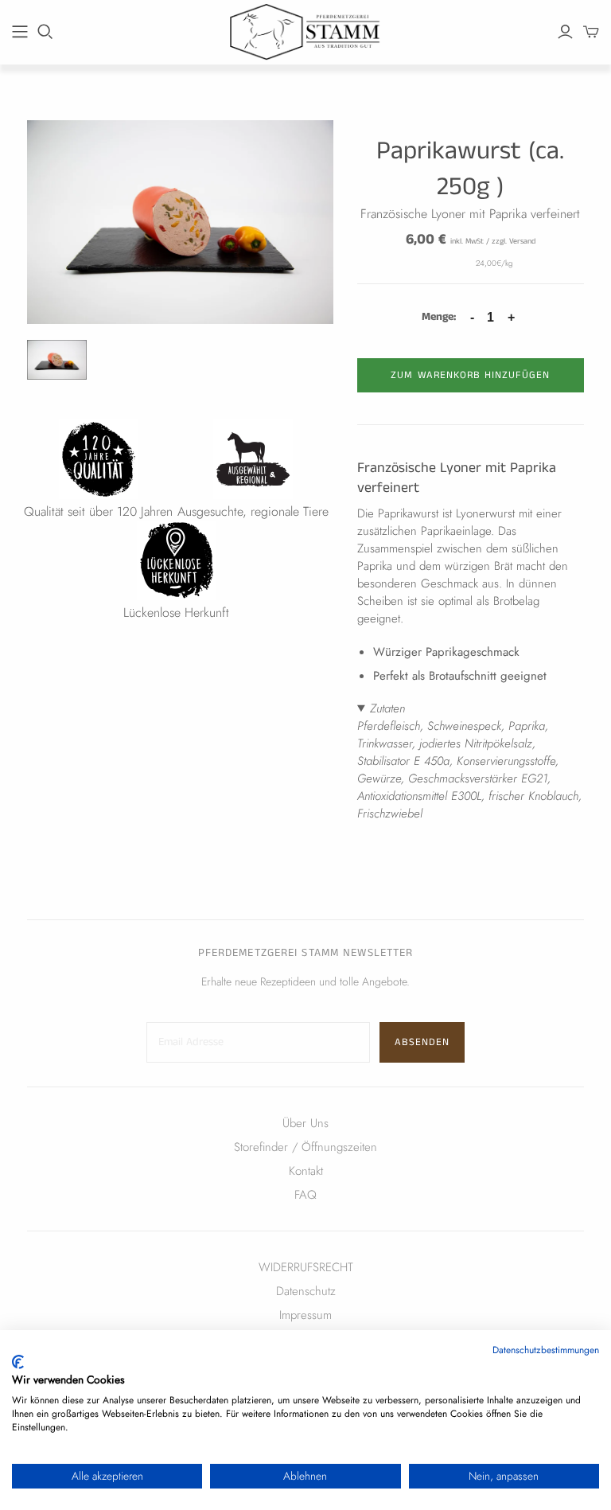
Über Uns (305, 1123)
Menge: (439, 317)
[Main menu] (20, 32)
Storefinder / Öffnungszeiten (305, 1147)
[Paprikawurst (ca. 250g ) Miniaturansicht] (57, 360)
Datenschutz (306, 1291)
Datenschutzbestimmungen (545, 1350)
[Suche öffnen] (45, 32)
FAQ (305, 1195)
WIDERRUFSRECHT (306, 1267)
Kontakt (306, 1171)
